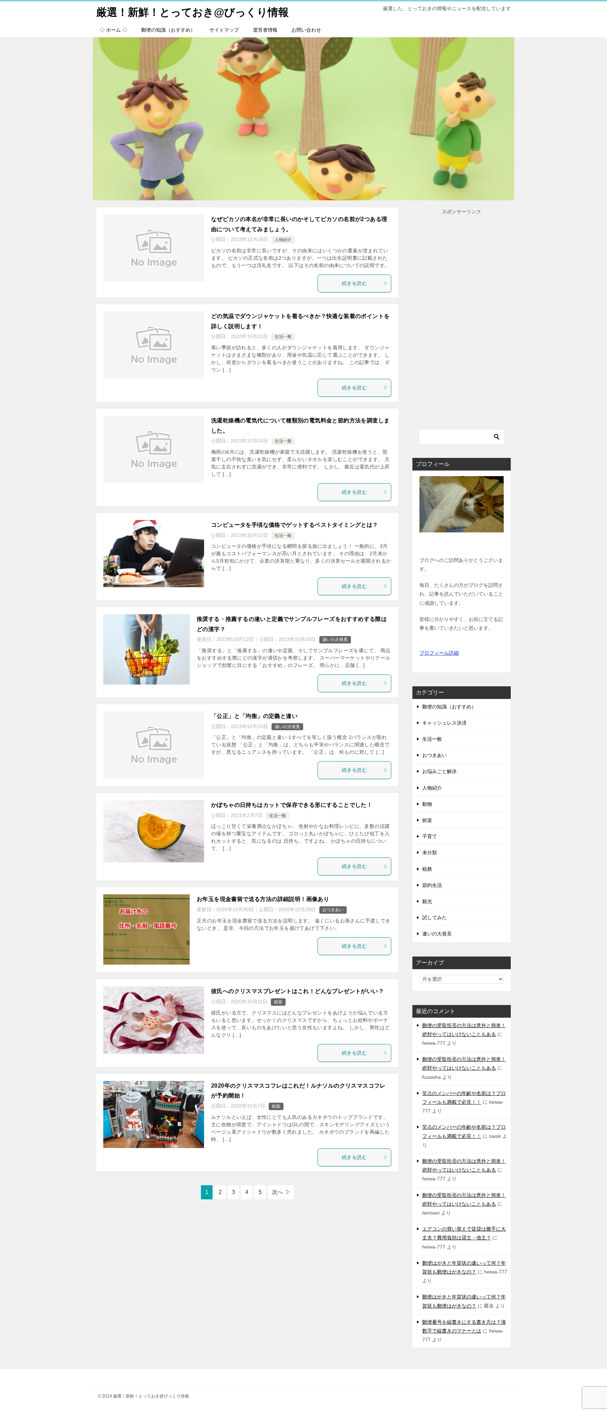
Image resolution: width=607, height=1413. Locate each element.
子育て (429, 836)
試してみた (434, 917)
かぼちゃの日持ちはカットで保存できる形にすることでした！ (291, 805)
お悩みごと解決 (439, 771)
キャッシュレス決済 (444, 723)
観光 (427, 901)
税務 (427, 869)
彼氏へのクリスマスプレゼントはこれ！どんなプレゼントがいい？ (297, 991)
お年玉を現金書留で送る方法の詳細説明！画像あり (263, 899)
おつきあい (333, 909)
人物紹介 (283, 239)
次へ (277, 1192)
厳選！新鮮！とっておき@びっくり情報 (192, 12)
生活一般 (283, 336)
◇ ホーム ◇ (113, 30)
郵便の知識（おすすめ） (168, 30)
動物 (427, 804)
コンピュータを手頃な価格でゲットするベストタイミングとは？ (294, 525)
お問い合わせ (306, 30)
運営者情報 (265, 30)
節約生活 (432, 885)
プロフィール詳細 (439, 653)
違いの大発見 (335, 639)
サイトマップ (224, 30)
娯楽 (278, 1001)
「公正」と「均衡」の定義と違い (254, 716)
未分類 (429, 852)
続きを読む (354, 283)
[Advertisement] (461, 321)
